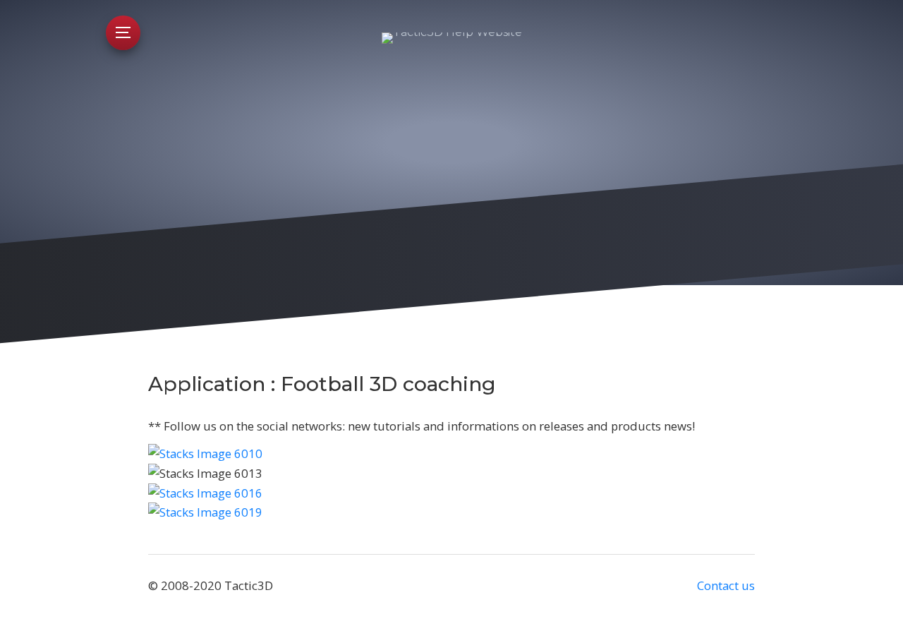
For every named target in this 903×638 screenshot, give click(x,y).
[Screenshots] (205, 493)
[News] (205, 512)
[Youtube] (451, 473)
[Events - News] (205, 453)
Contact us (726, 585)
